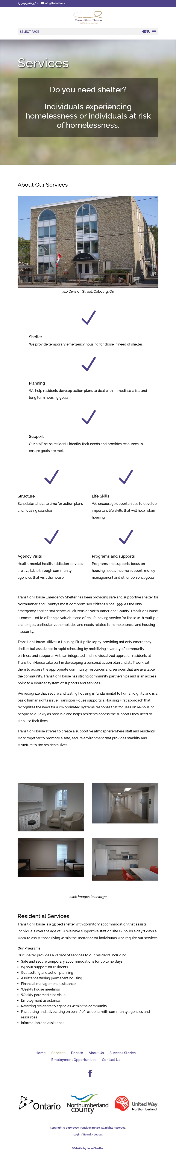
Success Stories (122, 1053)
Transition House (89, 1127)
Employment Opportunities (73, 1060)
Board (87, 1134)
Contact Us (111, 1060)
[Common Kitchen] (125, 879)
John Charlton (95, 1148)
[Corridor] (125, 822)
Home (41, 1053)
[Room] (51, 876)
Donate (77, 1053)
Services (58, 1053)
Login (76, 1134)
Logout (98, 1134)
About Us (96, 1053)
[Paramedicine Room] (51, 830)
